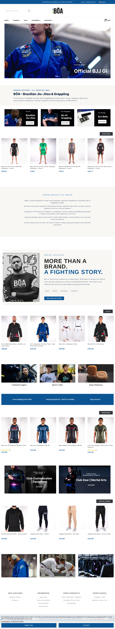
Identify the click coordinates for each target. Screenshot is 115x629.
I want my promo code (45, 332)
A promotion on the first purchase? (51, 318)
